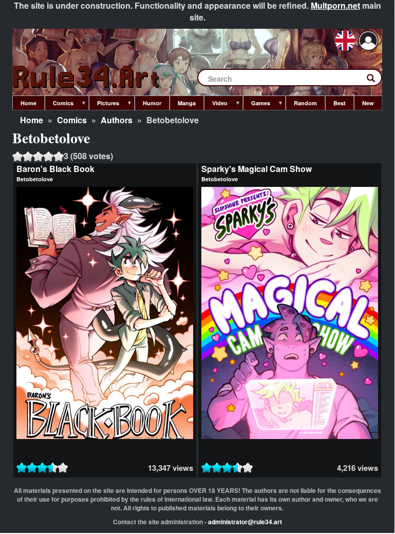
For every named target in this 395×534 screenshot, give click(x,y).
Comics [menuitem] (59, 104)
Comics (72, 120)
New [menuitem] (368, 103)
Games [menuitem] (256, 104)
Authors (117, 120)
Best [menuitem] (339, 103)
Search (376, 80)
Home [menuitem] (28, 103)
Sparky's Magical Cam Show (256, 169)
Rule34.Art (86, 77)
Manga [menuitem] (187, 103)
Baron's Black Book (55, 169)
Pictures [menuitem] (104, 104)
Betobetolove (34, 179)
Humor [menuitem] (152, 103)
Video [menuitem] (216, 104)
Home (31, 120)
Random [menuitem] (305, 103)
